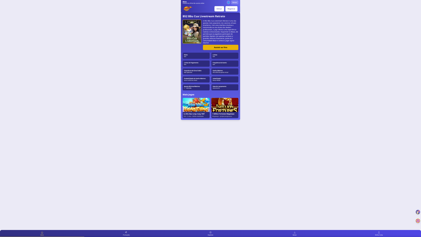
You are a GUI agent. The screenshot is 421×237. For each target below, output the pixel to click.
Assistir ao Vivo (220, 47)
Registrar (231, 9)
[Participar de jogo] (418, 221)
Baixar (234, 2)
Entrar (219, 9)
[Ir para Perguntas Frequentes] (418, 212)
